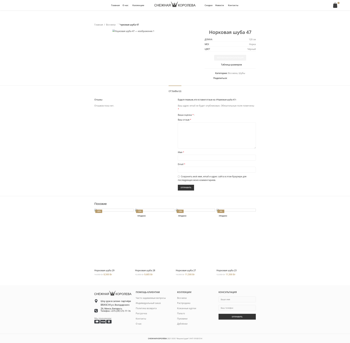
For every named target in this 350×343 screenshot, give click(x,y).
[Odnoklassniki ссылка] (235, 78)
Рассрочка (141, 313)
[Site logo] (175, 4)
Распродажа (183, 303)
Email (181, 164)
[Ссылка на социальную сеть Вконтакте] (242, 78)
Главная (98, 24)
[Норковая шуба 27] (195, 238)
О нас (139, 323)
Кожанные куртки (186, 308)
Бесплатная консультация (230, 57)
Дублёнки (182, 323)
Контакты (141, 318)
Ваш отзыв (184, 119)
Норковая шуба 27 (186, 270)
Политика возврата (146, 308)
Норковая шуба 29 (104, 270)
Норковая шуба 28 (145, 270)
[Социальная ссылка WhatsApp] (238, 78)
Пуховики (182, 318)
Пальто (181, 313)
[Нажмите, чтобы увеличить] (118, 27)
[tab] (175, 90)
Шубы (242, 73)
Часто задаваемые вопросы (151, 297)
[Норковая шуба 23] (236, 238)
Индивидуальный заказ (148, 303)
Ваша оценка (186, 115)
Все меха (111, 24)
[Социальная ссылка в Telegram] (245, 78)
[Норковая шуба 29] (114, 238)
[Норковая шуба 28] (154, 238)
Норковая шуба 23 (226, 270)
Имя (181, 152)
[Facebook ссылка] (228, 78)
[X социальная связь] (232, 78)
